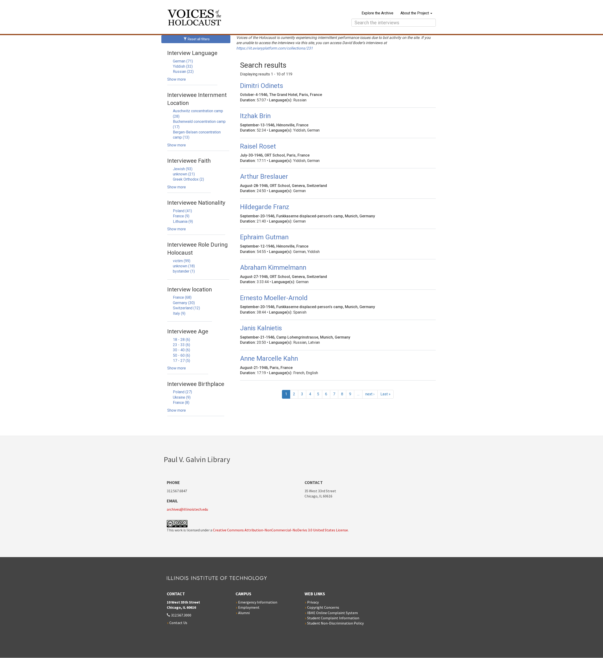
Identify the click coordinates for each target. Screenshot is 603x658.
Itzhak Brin (255, 116)
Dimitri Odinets (261, 86)
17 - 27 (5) (181, 360)
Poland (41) (182, 211)
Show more (176, 79)
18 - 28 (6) (181, 339)
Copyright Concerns (323, 607)
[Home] (236, 18)
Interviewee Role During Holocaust (197, 248)
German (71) (183, 61)
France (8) (181, 402)
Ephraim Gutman (264, 237)
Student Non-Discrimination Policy (335, 623)
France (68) (182, 297)
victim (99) (181, 261)
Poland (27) (182, 392)
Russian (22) (183, 71)
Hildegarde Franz (264, 207)
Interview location (189, 289)
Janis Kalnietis (261, 328)
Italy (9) (179, 313)
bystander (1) (184, 271)
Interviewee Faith (189, 160)
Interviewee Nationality (196, 202)
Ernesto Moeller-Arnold (274, 298)
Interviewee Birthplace (195, 384)
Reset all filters (198, 39)
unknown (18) (184, 266)
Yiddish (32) (183, 66)
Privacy (313, 602)
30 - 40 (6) (181, 350)
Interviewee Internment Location (197, 99)
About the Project (415, 13)
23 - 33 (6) (181, 345)
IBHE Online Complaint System (332, 612)
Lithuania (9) (183, 221)
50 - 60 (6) (181, 355)
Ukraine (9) (182, 397)
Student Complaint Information (333, 618)
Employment (249, 607)
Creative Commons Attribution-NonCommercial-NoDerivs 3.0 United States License (280, 530)
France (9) (181, 216)
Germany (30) (184, 303)
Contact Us (178, 622)
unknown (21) (184, 174)
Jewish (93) (182, 169)
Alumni (244, 612)
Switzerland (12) (186, 308)
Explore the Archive (377, 13)
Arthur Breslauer (264, 176)
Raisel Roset (258, 146)
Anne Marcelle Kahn (269, 358)
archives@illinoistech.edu (187, 509)
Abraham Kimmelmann (273, 267)
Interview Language (192, 53)
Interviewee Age (187, 331)
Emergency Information (257, 602)
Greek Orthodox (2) (188, 179)
